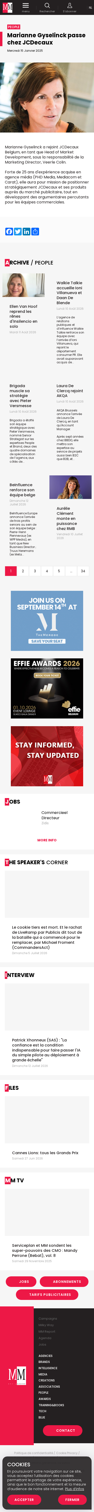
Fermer (72, 1499)
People (43, 1393)
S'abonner (69, 11)
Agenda (45, 1338)
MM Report (47, 1331)
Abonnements (67, 1281)
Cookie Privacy (67, 1453)
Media (43, 1374)
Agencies (46, 1356)
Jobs (24, 1281)
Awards (45, 1399)
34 (83, 571)
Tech (42, 1411)
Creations (47, 1380)
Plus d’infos (74, 1489)
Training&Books (51, 1405)
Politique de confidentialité (33, 1453)
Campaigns (48, 1318)
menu (26, 11)
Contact (65, 1430)
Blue (42, 1417)
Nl (90, 8)
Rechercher (47, 11)
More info (47, 840)
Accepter (24, 1499)
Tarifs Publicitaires (50, 1294)
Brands (44, 1362)
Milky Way (46, 1325)
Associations (49, 1387)
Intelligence (48, 1368)
